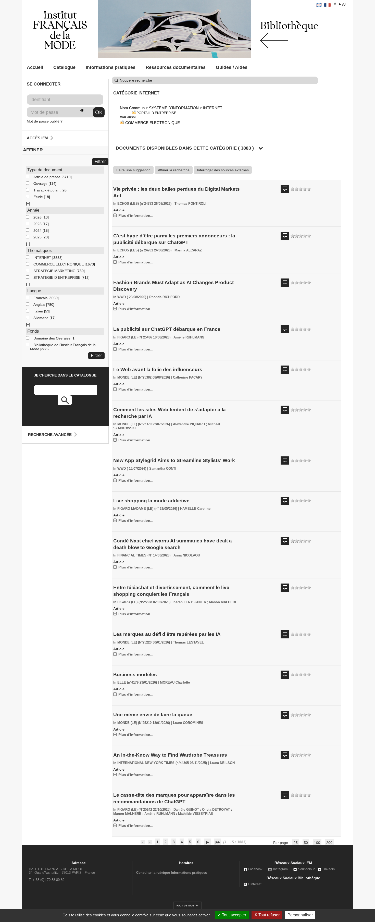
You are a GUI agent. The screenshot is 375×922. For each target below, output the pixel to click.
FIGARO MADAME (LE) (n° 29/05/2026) (147, 509)
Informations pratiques (110, 67)
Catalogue (64, 67)
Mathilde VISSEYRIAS (195, 814)
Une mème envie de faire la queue (152, 714)
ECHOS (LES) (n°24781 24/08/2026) (144, 250)
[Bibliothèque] (60, 30)
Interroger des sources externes (223, 170)
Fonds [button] (33, 331)
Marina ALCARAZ (188, 250)
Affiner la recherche (174, 170)
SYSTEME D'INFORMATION (174, 108)
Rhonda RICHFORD (164, 297)
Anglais (39, 304)
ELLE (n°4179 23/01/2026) (137, 682)
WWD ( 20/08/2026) (131, 297)
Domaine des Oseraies (52, 338)
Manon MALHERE (223, 602)
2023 (38, 237)
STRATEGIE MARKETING (55, 271)
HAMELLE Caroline (195, 509)
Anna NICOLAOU (186, 555)
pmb (189, 847)
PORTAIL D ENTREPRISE (156, 113)
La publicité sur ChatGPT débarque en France (166, 329)
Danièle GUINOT (186, 809)
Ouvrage (40, 183)
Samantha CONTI (162, 468)
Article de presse (47, 177)
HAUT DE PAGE (186, 905)
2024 (38, 230)
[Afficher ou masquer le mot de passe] (82, 110)
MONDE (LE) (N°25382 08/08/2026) (143, 377)
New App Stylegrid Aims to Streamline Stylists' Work (174, 460)
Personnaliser (300, 915)
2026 (38, 217)
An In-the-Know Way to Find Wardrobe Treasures (170, 755)
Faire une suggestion (133, 170)
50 (306, 843)
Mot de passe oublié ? (44, 121)
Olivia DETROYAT (216, 809)
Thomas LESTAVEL (188, 642)
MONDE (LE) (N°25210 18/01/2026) (143, 723)
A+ (344, 4)
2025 (38, 224)
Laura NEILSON (222, 763)
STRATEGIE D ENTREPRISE (57, 277)
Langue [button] (34, 290)
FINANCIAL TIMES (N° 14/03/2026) (143, 555)
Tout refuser (268, 915)
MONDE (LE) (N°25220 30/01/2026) (143, 642)
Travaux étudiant (47, 190)
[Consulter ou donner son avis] (301, 189)
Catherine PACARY (188, 377)
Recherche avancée (50, 434)
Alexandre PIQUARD (189, 424)
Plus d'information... (135, 215)
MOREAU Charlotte (175, 682)
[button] (28, 203)
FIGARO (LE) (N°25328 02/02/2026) (143, 602)
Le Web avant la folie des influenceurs (157, 369)
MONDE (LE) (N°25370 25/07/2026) (143, 424)
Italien (38, 311)
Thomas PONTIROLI (190, 203)
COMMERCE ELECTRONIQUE (59, 264)
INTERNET (42, 258)
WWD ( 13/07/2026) (131, 468)
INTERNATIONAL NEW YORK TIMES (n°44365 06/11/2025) (162, 763)
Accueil (35, 67)
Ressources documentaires (176, 67)
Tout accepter (233, 915)
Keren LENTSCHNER (189, 602)
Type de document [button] (44, 169)
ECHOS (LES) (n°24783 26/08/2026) (144, 203)
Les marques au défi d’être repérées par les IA (167, 634)
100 (317, 843)
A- (335, 4)
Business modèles (135, 674)
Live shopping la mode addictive (151, 500)
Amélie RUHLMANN (188, 337)
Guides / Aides (231, 67)
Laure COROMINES (188, 723)
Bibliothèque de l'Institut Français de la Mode (63, 347)
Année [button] (33, 210)
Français (40, 298)
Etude (38, 197)
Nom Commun (132, 108)
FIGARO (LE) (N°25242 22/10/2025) (143, 809)
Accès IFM (37, 138)
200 (329, 843)
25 (296, 843)
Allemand (41, 318)
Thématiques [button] (39, 250)
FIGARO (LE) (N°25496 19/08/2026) (143, 337)
